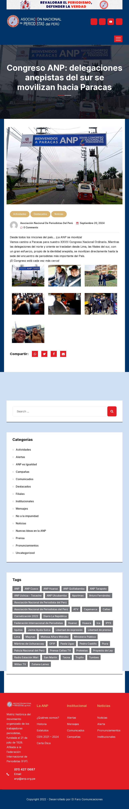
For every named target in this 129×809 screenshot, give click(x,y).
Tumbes (94, 657)
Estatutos (43, 730)
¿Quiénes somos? (48, 717)
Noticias (59, 214)
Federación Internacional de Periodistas (38, 623)
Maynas (30, 636)
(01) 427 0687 (24, 769)
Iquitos (18, 629)
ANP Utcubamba (57, 595)
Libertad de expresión (69, 629)
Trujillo (79, 657)
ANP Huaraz (51, 588)
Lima (17, 636)
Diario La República (55, 616)
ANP (16, 588)
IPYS (108, 623)
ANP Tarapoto (98, 588)
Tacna (66, 657)
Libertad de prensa (99, 629)
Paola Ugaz (67, 643)
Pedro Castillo (88, 643)
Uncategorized (25, 553)
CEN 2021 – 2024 (48, 736)
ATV (75, 609)
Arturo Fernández (99, 595)
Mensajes (22, 508)
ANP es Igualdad (26, 464)
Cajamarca (90, 609)
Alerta (101, 724)
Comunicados (24, 479)
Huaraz (72, 623)
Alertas (20, 457)
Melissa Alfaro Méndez (55, 636)
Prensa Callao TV (60, 650)
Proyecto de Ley (103, 650)
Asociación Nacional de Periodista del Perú (40, 602)
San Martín (50, 657)
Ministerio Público (85, 636)
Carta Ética (44, 743)
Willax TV (20, 664)
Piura (105, 643)
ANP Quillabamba (73, 588)
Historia (42, 724)
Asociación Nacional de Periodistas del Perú (46, 223)
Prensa (20, 538)
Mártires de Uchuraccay (29, 643)
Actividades (19, 214)
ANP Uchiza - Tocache (27, 595)
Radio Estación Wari (26, 657)
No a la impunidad (27, 516)
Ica (98, 623)
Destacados (40, 214)
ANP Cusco (31, 588)
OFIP (52, 643)
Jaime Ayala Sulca (39, 629)
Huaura (86, 623)
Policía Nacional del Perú (29, 650)
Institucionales (25, 501)
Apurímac (78, 595)
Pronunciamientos (27, 545)
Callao (106, 609)
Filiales (20, 494)
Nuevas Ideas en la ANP (31, 530)
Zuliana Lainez (40, 664)
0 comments (31, 227)
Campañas (22, 471)
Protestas (82, 650)
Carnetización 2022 (26, 616)
